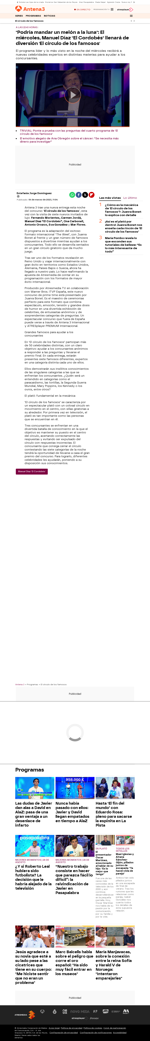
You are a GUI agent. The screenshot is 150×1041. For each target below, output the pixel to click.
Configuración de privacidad (64, 1032)
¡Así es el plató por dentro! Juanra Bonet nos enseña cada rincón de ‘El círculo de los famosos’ (123, 226)
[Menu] (131, 15)
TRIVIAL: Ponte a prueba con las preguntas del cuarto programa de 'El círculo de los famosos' (69, 132)
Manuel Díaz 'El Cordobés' (32, 471)
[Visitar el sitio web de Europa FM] (115, 1011)
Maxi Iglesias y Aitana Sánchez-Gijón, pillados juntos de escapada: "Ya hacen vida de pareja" (125, 864)
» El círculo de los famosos (53, 684)
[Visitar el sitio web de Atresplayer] (80, 1018)
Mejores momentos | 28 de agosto (32, 861)
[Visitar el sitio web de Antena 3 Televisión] (44, 1011)
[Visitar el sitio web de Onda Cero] (105, 1011)
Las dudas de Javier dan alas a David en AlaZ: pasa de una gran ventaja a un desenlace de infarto (33, 814)
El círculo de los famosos (29, 21)
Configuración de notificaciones (96, 1032)
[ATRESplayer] (125, 9)
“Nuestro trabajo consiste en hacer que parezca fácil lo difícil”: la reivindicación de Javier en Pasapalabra (74, 879)
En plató (101, 848)
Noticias (49, 16)
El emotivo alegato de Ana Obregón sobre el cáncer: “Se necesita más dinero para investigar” (69, 140)
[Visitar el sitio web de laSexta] (54, 1011)
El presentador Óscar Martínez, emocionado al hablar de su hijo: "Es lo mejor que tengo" (104, 863)
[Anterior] (16, 2)
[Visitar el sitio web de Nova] (75, 1011)
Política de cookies (92, 1028)
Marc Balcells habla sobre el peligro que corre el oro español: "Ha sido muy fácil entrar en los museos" (74, 963)
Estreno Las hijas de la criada (31, 2)
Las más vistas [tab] (110, 198)
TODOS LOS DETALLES (122, 849)
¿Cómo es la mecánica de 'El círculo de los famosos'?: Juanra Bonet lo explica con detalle (123, 210)
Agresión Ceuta (113, 2)
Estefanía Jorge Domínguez (34, 193)
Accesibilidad (119, 1032)
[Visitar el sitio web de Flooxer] (94, 1018)
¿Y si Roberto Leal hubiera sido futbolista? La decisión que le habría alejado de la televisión (33, 877)
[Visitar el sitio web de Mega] (85, 1011)
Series (19, 16)
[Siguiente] (133, 2)
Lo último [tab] (130, 198)
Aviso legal (54, 1028)
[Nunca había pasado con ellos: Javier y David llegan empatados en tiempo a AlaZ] (75, 788)
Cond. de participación (114, 1028)
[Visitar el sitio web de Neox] (64, 1011)
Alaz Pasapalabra (86, 2)
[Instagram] (18, 196)
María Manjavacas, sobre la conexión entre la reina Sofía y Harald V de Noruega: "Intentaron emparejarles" (114, 965)
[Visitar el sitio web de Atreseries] (95, 1011)
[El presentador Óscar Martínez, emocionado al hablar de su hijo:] (105, 840)
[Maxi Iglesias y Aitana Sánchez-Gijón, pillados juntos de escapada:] (125, 840)
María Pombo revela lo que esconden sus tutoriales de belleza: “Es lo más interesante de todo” (123, 244)
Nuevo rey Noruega (130, 2)
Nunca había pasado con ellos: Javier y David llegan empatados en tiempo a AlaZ (72, 812)
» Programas (31, 684)
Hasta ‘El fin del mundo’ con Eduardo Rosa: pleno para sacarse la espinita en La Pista (114, 814)
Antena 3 (19, 684)
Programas (33, 16)
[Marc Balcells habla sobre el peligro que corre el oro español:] (75, 937)
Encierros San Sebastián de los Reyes (61, 2)
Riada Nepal (100, 2)
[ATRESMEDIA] (25, 1014)
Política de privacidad (71, 1028)
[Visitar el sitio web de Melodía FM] (126, 1011)
